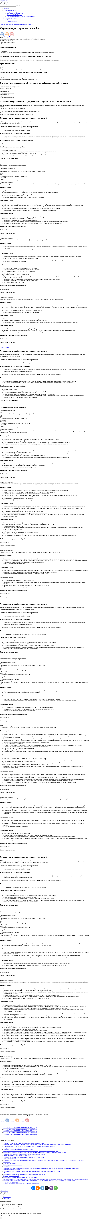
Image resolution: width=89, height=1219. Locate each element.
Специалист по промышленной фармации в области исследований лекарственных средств (30, 1151)
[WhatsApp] (56, 1188)
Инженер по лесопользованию (12, 1165)
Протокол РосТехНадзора (14, 15)
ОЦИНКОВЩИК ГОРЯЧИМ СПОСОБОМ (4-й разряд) (20, 1132)
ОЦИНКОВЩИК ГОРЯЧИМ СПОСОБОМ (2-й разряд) (20, 1129)
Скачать (2, 1121)
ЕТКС (9, 19)
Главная (2, 24)
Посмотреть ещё (5, 347)
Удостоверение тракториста (15, 13)
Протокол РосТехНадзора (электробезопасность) (21, 16)
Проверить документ (9, 10)
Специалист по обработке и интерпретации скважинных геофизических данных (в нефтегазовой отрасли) (35, 1152)
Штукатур (6, 1166)
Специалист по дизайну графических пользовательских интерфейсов (24, 1154)
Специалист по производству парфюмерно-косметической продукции (24, 1174)
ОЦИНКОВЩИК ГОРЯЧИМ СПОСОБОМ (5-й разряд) (20, 1134)
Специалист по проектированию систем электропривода (20, 1177)
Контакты (6, 1198)
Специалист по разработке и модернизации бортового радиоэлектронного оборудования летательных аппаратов (37, 1144)
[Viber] (51, 1188)
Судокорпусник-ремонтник (11, 1169)
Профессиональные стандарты (23, 24)
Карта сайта (7, 1197)
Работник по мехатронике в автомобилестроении (18, 1149)
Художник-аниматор (9, 1163)
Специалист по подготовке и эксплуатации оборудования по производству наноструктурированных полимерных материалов (41, 1168)
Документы (9, 24)
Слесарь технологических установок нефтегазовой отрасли (21, 1183)
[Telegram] (42, 1188)
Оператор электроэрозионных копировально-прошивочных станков (23, 1143)
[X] (47, 1188)
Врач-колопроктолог (9, 1158)
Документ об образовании (15, 11)
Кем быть (6, 8)
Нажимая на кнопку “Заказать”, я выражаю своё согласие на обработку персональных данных (21, 1210)
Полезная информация (10, 18)
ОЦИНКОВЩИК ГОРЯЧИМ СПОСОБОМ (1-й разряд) (20, 1128)
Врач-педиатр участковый (11, 1176)
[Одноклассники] (38, 1188)
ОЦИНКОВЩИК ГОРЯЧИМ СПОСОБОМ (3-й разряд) (20, 1131)
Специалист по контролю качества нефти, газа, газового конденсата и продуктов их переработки (32, 1171)
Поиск (18, 5)
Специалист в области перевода (13, 1148)
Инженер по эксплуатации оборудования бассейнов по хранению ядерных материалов (29, 1146)
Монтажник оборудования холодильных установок (18, 1173)
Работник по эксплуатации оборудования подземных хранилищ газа (23, 1157)
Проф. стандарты (12, 21)
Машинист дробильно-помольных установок (16, 1155)
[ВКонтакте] (33, 1188)
